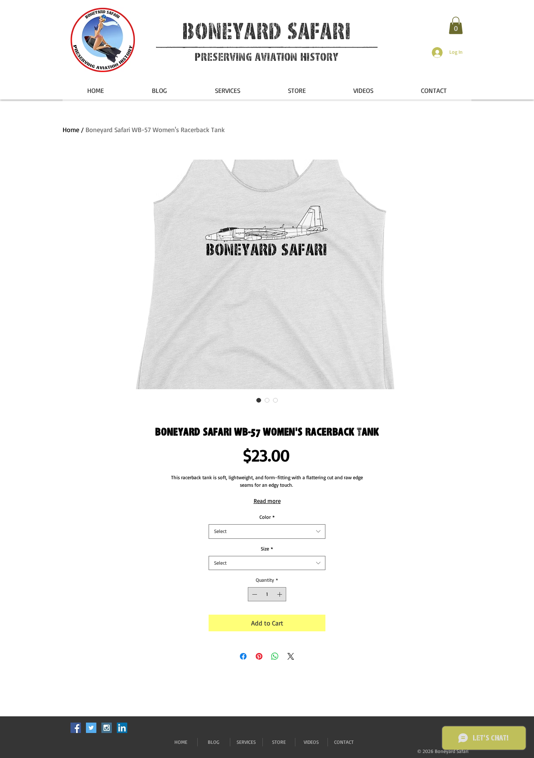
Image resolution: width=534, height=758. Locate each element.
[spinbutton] (267, 594)
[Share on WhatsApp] (275, 656)
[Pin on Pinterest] (259, 656)
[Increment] (280, 594)
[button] (455, 25)
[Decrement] (253, 594)
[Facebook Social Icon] (76, 728)
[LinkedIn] (122, 728)
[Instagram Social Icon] (106, 728)
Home (71, 129)
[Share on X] (291, 656)
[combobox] (267, 531)
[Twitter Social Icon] (91, 728)
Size (267, 548)
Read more (267, 500)
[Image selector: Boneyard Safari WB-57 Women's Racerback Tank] (258, 400)
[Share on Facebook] (243, 656)
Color (267, 517)
